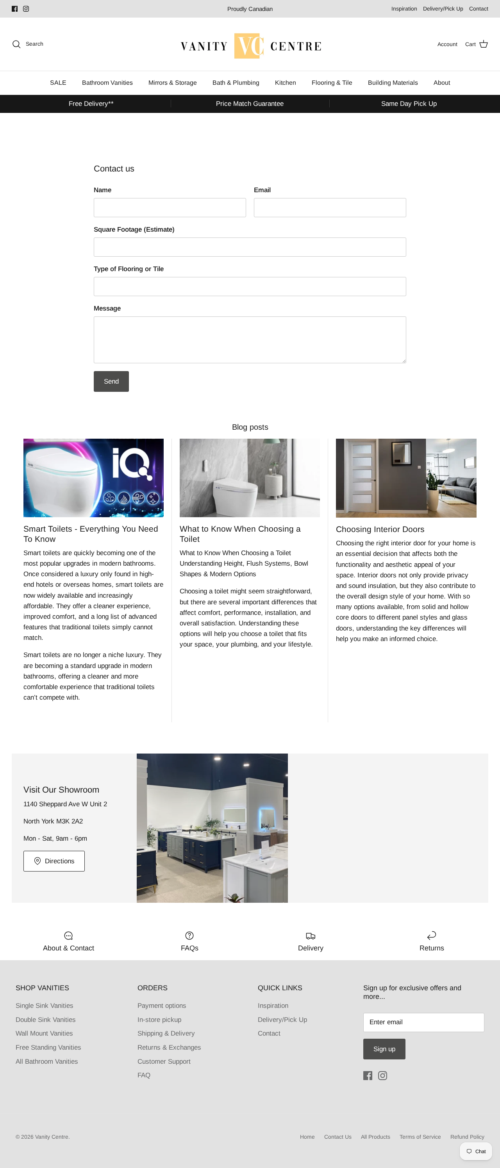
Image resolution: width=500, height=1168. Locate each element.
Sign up (384, 1049)
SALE (58, 82)
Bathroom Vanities (107, 82)
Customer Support (164, 1061)
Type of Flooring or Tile (129, 269)
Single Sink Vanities (44, 1005)
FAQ (144, 1075)
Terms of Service (420, 1137)
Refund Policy (467, 1137)
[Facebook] (15, 9)
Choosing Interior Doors (380, 529)
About (442, 82)
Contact (478, 8)
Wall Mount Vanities (44, 1033)
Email (262, 190)
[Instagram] (26, 9)
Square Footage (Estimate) (134, 229)
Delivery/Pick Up (443, 8)
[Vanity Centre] (250, 44)
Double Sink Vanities (46, 1019)
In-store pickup (159, 1019)
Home (307, 1137)
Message (107, 308)
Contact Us (338, 1137)
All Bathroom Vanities (47, 1061)
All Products (375, 1137)
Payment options (162, 1005)
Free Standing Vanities (48, 1047)
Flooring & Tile (332, 82)
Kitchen (285, 82)
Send (111, 381)
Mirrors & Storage (172, 82)
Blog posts (250, 427)
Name (102, 190)
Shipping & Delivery (166, 1033)
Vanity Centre (51, 1137)
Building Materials (393, 82)
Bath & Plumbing (235, 82)
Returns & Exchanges (169, 1047)
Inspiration (404, 8)
